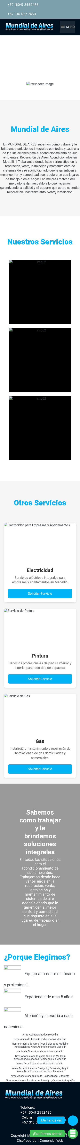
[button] (70, 27)
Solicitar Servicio (40, 594)
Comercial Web (51, 1140)
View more (40, 292)
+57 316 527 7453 (21, 14)
